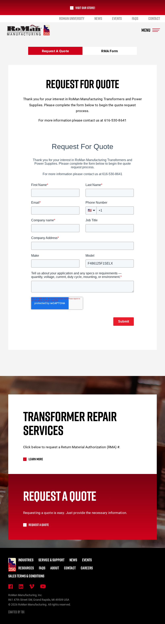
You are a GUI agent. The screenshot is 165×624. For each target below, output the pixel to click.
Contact (154, 18)
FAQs (135, 18)
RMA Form (109, 51)
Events (117, 18)
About (54, 568)
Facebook (10, 586)
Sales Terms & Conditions (26, 576)
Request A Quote (55, 51)
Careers (87, 568)
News (98, 18)
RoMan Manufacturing (28, 30)
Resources (26, 568)
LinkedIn (21, 586)
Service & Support (51, 560)
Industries (25, 560)
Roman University (71, 18)
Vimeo (31, 586)
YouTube (43, 586)
